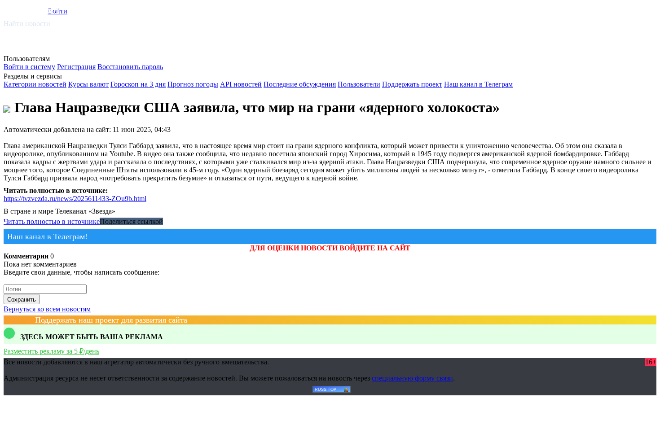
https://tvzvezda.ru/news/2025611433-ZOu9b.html (75, 198)
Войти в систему (29, 66)
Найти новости (27, 23)
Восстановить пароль (130, 66)
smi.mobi (38, 10)
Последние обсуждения (300, 84)
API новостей (241, 84)
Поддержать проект (412, 84)
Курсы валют (88, 84)
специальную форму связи (412, 378)
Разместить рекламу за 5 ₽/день (51, 351)
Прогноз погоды (192, 84)
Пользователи (359, 84)
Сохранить (21, 299)
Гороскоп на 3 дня (138, 84)
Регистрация (76, 66)
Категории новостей (35, 84)
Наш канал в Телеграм (478, 84)
